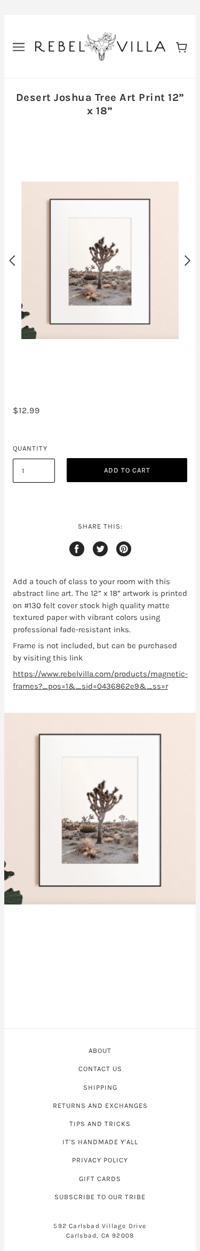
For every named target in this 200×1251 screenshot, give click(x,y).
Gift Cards (100, 1179)
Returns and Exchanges (100, 1105)
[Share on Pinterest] (123, 548)
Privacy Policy (100, 1160)
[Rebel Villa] (100, 46)
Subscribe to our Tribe (100, 1197)
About (100, 1051)
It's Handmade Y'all (100, 1142)
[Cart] (181, 47)
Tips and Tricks (100, 1124)
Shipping (100, 1087)
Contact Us (100, 1069)
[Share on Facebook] (76, 548)
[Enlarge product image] (100, 808)
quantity (30, 448)
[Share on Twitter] (100, 548)
